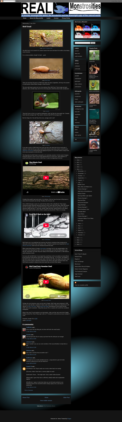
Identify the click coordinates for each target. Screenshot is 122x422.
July (79, 182)
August (80, 180)
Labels (48, 18)
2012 (78, 240)
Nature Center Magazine (81, 269)
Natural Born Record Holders (82, 266)
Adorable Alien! (82, 211)
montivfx (47, 111)
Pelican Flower (81, 193)
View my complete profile (81, 285)
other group (78, 135)
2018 (78, 160)
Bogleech (77, 259)
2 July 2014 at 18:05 (31, 331)
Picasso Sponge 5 (82, 207)
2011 (78, 242)
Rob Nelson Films (47, 300)
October (80, 175)
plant (76, 129)
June (79, 223)
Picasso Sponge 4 (82, 216)
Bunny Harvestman (94, 91)
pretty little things (44, 306)
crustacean (78, 96)
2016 (78, 164)
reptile (76, 117)
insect (76, 99)
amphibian (77, 114)
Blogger (69, 418)
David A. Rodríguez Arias (47, 48)
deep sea (77, 53)
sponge (77, 63)
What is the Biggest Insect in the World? (93, 76)
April (79, 228)
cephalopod (78, 78)
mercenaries (43, 248)
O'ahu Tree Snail (32, 306)
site (76, 139)
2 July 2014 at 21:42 (31, 354)
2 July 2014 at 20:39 (31, 338)
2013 (78, 237)
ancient (77, 50)
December (81, 171)
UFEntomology (47, 196)
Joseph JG (29, 366)
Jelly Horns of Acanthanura (85, 191)
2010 (78, 244)
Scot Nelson (47, 145)
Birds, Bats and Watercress (85, 186)
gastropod (28, 320)
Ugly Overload (78, 274)
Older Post (66, 397)
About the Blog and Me (36, 18)
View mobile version (46, 400)
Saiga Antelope (82, 204)
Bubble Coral (81, 184)
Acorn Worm (81, 214)
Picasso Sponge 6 (82, 198)
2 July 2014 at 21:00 (31, 347)
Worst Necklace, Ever (83, 209)
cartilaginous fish (79, 109)
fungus (76, 132)
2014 (78, 169)
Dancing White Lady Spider (85, 195)
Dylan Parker (47, 80)
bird (76, 119)
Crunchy (28, 334)
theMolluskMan (47, 239)
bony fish (77, 111)
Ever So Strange (79, 261)
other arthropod (79, 102)
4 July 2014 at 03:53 (31, 363)
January (80, 234)
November (81, 173)
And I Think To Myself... (81, 254)
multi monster (78, 56)
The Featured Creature (81, 271)
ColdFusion (29, 357)
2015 (78, 167)
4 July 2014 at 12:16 (31, 387)
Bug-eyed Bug (81, 200)
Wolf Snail (80, 220)
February (80, 232)
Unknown (28, 350)
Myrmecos (77, 264)
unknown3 (29, 341)
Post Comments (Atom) (49, 406)
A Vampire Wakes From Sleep (85, 218)
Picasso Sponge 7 (82, 189)
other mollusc (78, 84)
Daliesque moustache (28, 150)
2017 (78, 162)
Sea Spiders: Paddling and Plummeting (92, 121)
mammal (77, 122)
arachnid (77, 93)
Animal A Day (78, 256)
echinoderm (78, 86)
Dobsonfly (92, 61)
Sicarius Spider (93, 136)
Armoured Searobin (83, 202)
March (80, 230)
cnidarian (77, 66)
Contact (56, 18)
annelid (77, 75)
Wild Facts (77, 276)
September (81, 178)
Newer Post (26, 397)
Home (24, 18)
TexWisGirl (29, 327)
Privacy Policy (66, 18)
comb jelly (77, 68)
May (79, 225)
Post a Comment (29, 390)
